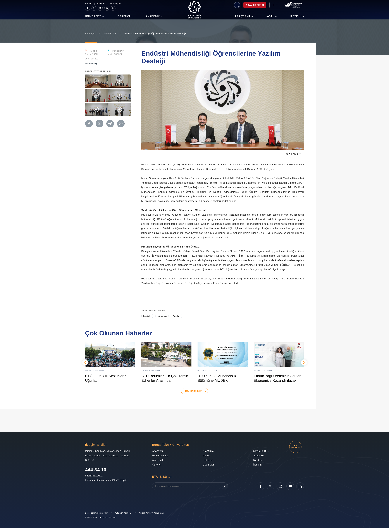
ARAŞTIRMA (243, 16)
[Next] (304, 362)
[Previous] (85, 362)
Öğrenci (156, 464)
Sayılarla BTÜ (261, 451)
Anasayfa (90, 33)
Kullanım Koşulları (123, 513)
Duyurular (208, 464)
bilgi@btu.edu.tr (93, 475)
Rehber (88, 3)
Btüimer (101, 3)
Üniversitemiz (160, 455)
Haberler (208, 460)
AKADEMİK (153, 16)
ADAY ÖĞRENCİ (255, 5)
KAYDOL (224, 486)
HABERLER (110, 33)
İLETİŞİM (296, 16)
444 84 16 (95, 469)
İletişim (257, 464)
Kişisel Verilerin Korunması (151, 513)
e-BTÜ (270, 16)
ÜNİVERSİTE (93, 16)
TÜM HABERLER (193, 391)
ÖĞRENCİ (123, 16)
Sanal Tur (259, 455)
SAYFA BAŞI (295, 447)
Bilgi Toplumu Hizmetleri (96, 513)
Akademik (158, 460)
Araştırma (208, 451)
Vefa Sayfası (115, 3)
